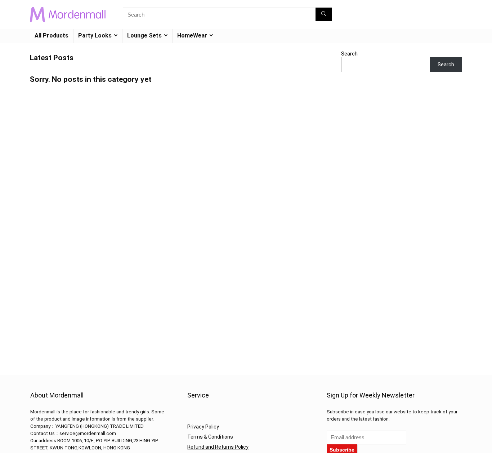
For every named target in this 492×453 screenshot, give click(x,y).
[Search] (324, 14)
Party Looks (95, 35)
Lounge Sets (144, 35)
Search (349, 53)
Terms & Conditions (210, 437)
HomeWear (192, 35)
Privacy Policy (203, 427)
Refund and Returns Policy (218, 447)
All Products (51, 35)
